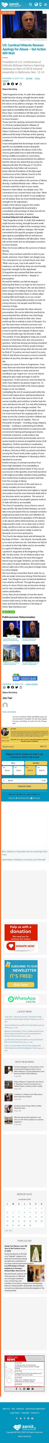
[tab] (14, 1358)
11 (42, 1212)
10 (36, 1212)
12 (7, 1217)
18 (42, 1217)
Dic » (11, 1231)
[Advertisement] (24, 832)
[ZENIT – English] (13, 4)
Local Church (8, 13)
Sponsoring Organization (35, 1409)
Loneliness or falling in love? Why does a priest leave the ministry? (28, 1095)
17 (36, 1217)
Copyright (25, 1413)
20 (13, 1221)
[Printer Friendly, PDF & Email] (8, 612)
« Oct (6, 1231)
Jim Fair (29, 78)
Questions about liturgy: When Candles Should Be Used (27, 1107)
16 (30, 1217)
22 (24, 1221)
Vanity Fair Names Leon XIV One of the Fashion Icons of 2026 (16, 1248)
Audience (20, 1409)
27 (13, 1225)
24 (36, 1221)
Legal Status (15, 1413)
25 (42, 1221)
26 (7, 1225)
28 (19, 1225)
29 (24, 1225)
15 (24, 1217)
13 (13, 1217)
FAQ (13, 1409)
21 (19, 1221)
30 (30, 1225)
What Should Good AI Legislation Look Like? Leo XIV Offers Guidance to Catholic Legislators (28, 1119)
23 (30, 1221)
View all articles (9, 712)
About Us (6, 1409)
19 (7, 1221)
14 (19, 1217)
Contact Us (35, 1413)
